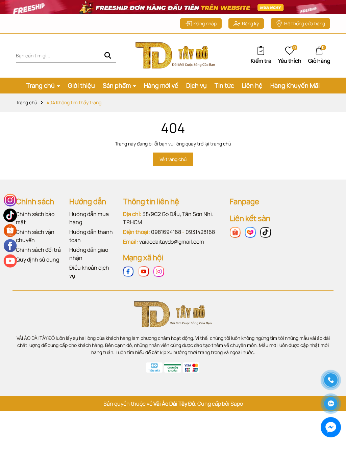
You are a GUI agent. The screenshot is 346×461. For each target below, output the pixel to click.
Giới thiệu (81, 85)
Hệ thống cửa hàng (304, 23)
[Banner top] (173, 6)
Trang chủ (41, 85)
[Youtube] (143, 271)
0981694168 (166, 232)
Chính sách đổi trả (38, 249)
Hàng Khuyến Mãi (295, 85)
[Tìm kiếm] (107, 55)
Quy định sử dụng (37, 259)
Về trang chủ (173, 159)
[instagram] (158, 271)
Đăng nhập (205, 23)
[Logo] (172, 55)
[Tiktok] (265, 232)
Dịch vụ (196, 85)
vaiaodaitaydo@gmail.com (171, 241)
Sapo (236, 403)
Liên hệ (252, 85)
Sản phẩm (117, 85)
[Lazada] (250, 232)
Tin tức (224, 85)
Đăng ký (250, 23)
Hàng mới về (161, 85)
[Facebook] (128, 271)
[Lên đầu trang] (330, 356)
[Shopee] (235, 232)
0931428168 (200, 232)
